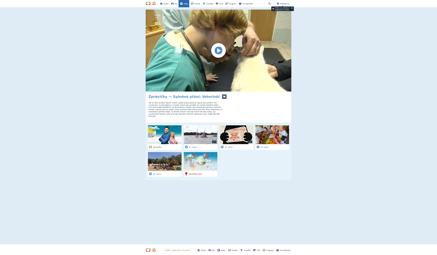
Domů (166, 4)
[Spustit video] (218, 51)
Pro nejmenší (247, 4)
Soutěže (209, 4)
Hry (176, 4)
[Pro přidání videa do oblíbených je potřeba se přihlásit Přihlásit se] (224, 96)
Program (232, 4)
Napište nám (176, 250)
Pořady (197, 4)
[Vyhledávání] (270, 3)
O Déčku (167, 250)
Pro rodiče (185, 250)
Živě (221, 4)
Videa (186, 4)
